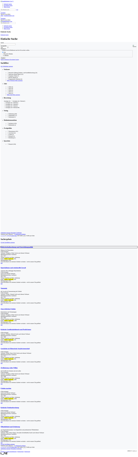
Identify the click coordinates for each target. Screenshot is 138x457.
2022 (10, 93)
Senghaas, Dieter (13, 76)
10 (10, 235)
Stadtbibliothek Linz (9, 15)
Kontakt (3, 451)
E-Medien (6, 55)
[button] (135, 46)
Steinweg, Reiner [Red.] (15, 74)
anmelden (3, 12)
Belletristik (11, 125)
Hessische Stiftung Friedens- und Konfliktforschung (22, 72)
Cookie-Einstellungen (11, 451)
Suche (2, 42)
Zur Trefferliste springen (7, 66)
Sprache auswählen (5, 14)
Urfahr (10, 134)
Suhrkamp (11, 114)
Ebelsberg (11, 137)
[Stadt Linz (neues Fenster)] (4, 454)
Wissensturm (12, 131)
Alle (5, 52)
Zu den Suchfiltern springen (8, 242)
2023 (10, 91)
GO (17, 9)
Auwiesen (11, 133)
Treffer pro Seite (30, 235)
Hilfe (2, 15)
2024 (10, 90)
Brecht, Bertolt (12, 77)
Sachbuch (11, 123)
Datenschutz (20, 451)
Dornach (11, 136)
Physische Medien (8, 54)
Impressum (27, 451)
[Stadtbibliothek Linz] (6, 1)
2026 (10, 87)
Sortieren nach (4, 234)
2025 (10, 88)
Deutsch (11, 144)
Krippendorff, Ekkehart (14, 79)
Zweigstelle (3, 45)
